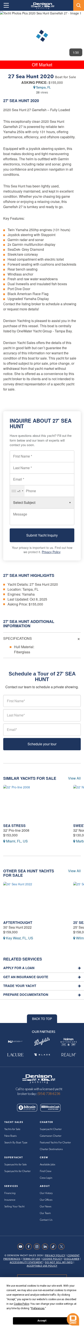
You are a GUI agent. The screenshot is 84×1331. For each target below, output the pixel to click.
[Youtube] (21, 1247)
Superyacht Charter (51, 1129)
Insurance (9, 1200)
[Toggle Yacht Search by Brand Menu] (78, 5)
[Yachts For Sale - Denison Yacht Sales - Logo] (41, 6)
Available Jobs (47, 1164)
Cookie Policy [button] (21, 1303)
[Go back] (7, 18)
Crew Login (46, 1178)
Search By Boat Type (15, 1142)
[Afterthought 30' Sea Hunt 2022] (35, 900)
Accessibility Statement (26, 1262)
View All (74, 778)
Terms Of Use (31, 1259)
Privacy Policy (51, 552)
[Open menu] (6, 5)
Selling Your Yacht (14, 1206)
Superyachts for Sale (15, 1164)
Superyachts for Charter (17, 1171)
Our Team (45, 1213)
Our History (46, 1193)
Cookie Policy (52, 1259)
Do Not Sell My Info (59, 1262)
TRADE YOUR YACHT (19, 986)
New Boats (10, 1136)
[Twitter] (62, 1247)
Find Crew (45, 1171)
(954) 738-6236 (48, 1094)
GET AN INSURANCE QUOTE (25, 977)
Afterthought (17, 922)
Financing (10, 1193)
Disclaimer (71, 1259)
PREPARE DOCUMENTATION (25, 994)
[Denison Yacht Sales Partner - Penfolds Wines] (42, 1041)
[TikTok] (54, 1247)
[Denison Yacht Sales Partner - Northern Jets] (15, 1041)
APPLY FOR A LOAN (18, 968)
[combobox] (17, 491)
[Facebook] (30, 1247)
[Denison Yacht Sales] (38, 1078)
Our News (45, 1206)
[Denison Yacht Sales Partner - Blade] (42, 1054)
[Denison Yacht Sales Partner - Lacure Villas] (15, 1054)
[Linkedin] (46, 1247)
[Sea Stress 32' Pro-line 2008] (35, 803)
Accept (42, 1320)
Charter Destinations (51, 1149)
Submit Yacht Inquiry (42, 535)
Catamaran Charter (50, 1136)
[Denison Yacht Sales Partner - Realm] (68, 1054)
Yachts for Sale (12, 1129)
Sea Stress (14, 825)
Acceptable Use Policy (42, 1265)
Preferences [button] (38, 1308)
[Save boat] (78, 17)
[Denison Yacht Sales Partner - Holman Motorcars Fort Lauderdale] (68, 1041)
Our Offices (46, 1200)
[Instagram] (38, 1247)
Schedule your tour (42, 743)
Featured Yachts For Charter (55, 1142)
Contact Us (46, 1220)
